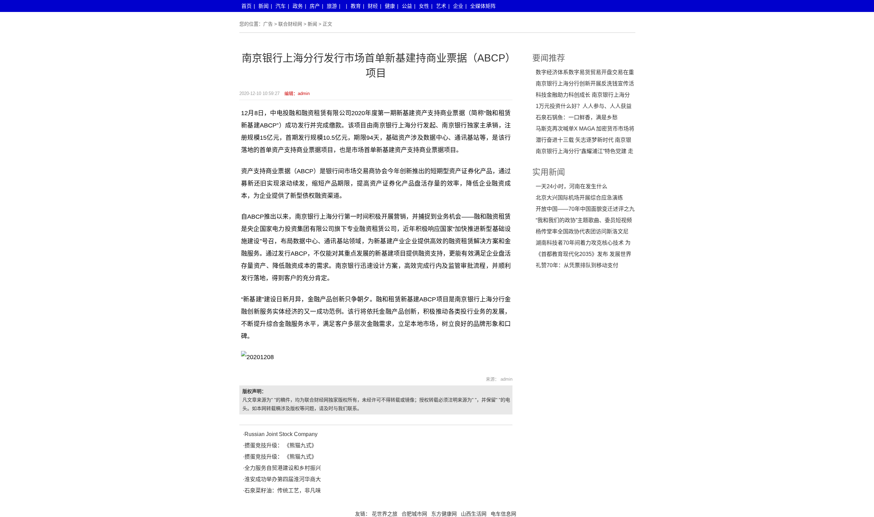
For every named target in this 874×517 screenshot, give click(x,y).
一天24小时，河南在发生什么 (571, 186)
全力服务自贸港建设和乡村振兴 (282, 468)
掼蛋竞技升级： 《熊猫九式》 (280, 445)
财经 (373, 6)
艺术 (441, 6)
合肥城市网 (414, 514)
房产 (315, 6)
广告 (268, 24)
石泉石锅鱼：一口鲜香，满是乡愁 (577, 117)
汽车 (281, 6)
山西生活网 (474, 514)
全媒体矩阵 (483, 6)
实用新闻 (548, 172)
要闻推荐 (548, 58)
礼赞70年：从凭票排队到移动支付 (577, 265)
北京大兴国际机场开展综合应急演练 (579, 198)
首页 (246, 6)
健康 (390, 6)
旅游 (332, 6)
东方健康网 (444, 514)
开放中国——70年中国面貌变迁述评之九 (585, 209)
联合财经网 (290, 24)
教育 (356, 6)
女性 (424, 6)
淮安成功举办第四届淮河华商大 (282, 479)
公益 (407, 6)
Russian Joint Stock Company (281, 434)
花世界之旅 (384, 514)
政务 (298, 6)
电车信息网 (503, 514)
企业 (458, 6)
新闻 (263, 6)
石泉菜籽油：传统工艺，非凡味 (282, 490)
